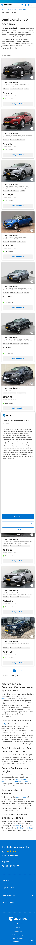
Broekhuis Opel (11, 9)
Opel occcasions (22, 9)
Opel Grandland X (11, 83)
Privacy (18, 927)
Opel (6, 724)
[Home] (10, 5)
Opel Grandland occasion (18, 781)
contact (18, 826)
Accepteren (17, 516)
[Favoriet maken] (31, 77)
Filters (16, 941)
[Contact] (32, 941)
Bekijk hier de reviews (9, 856)
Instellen (17, 524)
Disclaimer (18, 924)
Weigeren (18, 529)
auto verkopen (21, 797)
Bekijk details (17, 104)
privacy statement (8, 458)
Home (3, 9)
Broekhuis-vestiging (24, 828)
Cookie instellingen (18, 935)
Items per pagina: (8, 675)
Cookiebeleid (18, 931)
